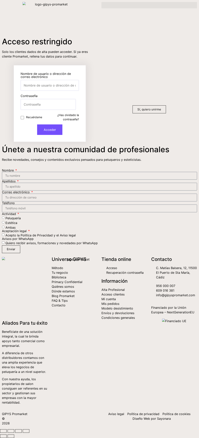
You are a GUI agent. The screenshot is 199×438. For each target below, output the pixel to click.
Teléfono (8, 203)
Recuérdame (34, 117)
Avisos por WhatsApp (18, 238)
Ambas (10, 227)
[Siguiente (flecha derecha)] (11, 436)
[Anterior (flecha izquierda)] (3, 436)
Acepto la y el (40, 235)
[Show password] (73, 104)
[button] (149, 5)
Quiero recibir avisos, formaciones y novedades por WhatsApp (51, 243)
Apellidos (9, 181)
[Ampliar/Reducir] (3, 431)
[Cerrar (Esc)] (26, 431)
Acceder (50, 130)
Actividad (9, 213)
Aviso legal (68, 235)
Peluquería (13, 218)
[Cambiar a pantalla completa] (11, 431)
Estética (11, 223)
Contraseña (29, 95)
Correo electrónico (16, 192)
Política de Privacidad (37, 235)
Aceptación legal (15, 231)
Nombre (8, 170)
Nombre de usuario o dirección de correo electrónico (46, 75)
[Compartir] (18, 431)
